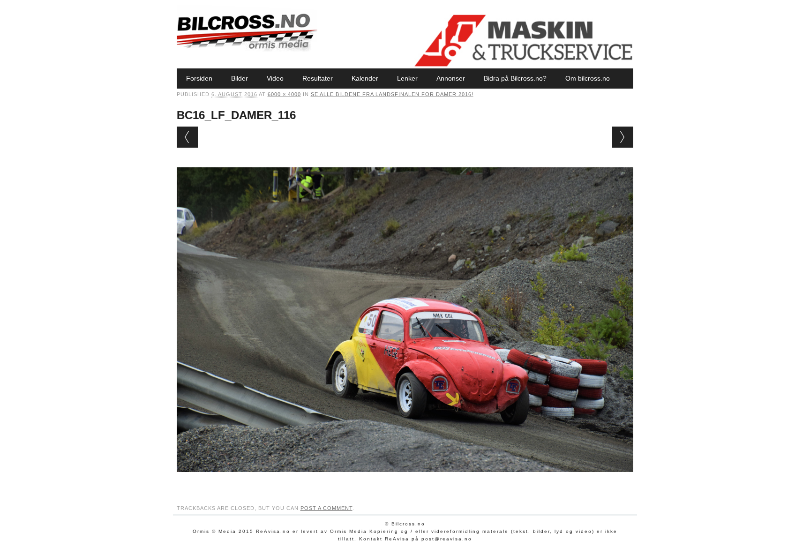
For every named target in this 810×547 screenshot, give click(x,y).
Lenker (407, 78)
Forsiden (199, 78)
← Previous (187, 137)
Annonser (450, 78)
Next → (622, 137)
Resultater (317, 78)
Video (275, 78)
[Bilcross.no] (247, 49)
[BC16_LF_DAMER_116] (405, 481)
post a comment (326, 508)
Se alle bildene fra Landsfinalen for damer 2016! (392, 94)
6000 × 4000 (284, 94)
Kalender (365, 78)
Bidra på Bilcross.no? (515, 78)
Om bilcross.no (587, 78)
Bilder (239, 78)
